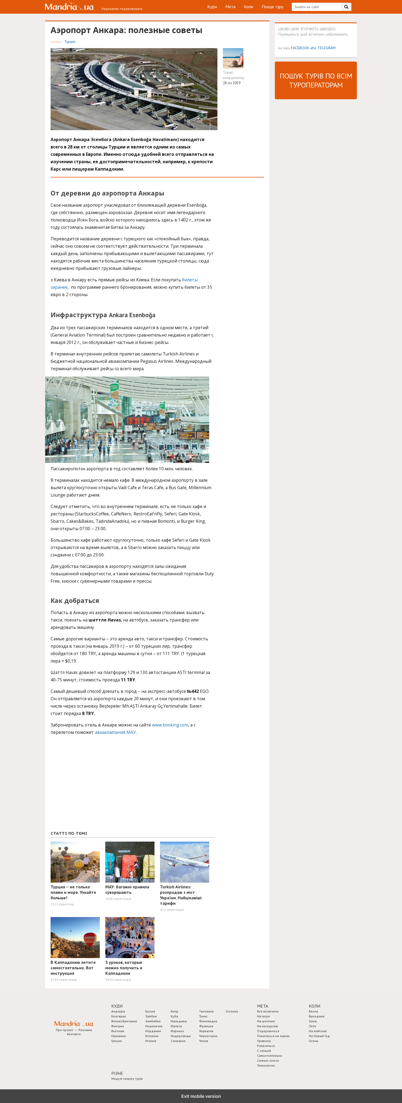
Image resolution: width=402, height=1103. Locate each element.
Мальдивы (179, 1021)
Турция (69, 41)
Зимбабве (153, 1021)
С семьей (264, 1051)
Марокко (177, 1031)
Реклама (85, 1030)
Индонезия (153, 1026)
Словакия (178, 1041)
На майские (318, 1031)
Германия (118, 1036)
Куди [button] (117, 1006)
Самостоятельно (269, 1056)
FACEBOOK (300, 47)
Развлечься (266, 1046)
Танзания (206, 1011)
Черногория (208, 1036)
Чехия (203, 1041)
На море (263, 1016)
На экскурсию (267, 1026)
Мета (230, 6)
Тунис (203, 1016)
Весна (313, 1011)
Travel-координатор (233, 75)
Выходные (317, 1016)
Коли (248, 6)
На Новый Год (319, 1036)
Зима (313, 1021)
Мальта (176, 1026)
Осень (313, 1041)
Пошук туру (272, 6)
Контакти (74, 1034)
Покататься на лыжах (273, 1036)
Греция (116, 1041)
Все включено (268, 1011)
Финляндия (208, 1021)
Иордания (153, 1031)
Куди (212, 6)
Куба (174, 1016)
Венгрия (117, 1026)
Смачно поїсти (268, 1060)
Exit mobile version (201, 1096)
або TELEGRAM (323, 47)
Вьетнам (117, 1031)
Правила (264, 1041)
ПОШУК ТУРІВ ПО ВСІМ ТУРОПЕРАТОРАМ (316, 80)
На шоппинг (266, 1021)
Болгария (118, 1016)
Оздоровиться (268, 1031)
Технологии (266, 1065)
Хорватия (206, 1031)
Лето (312, 1026)
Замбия (151, 1016)
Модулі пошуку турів (127, 1078)
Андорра (118, 1011)
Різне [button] (117, 1073)
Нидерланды (181, 1036)
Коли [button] (314, 1006)
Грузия (150, 1011)
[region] (92, 786)
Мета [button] (262, 1006)
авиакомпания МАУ (115, 732)
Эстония (232, 1011)
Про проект (64, 1030)
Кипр (174, 1011)
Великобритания (124, 1021)
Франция (206, 1026)
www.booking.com (170, 725)
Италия (150, 1041)
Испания (151, 1036)
